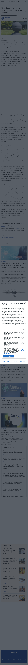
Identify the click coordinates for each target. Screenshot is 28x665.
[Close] (25, 303)
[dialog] (14, 332)
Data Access (14, 361)
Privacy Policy (22, 361)
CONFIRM (8, 356)
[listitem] (14, 329)
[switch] (22, 333)
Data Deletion (6, 361)
